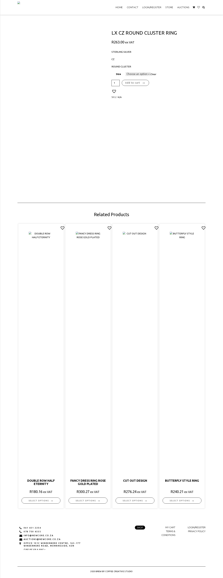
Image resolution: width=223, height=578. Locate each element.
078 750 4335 (32, 531)
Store (169, 7)
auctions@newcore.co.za (42, 539)
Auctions (183, 7)
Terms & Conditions (168, 533)
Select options (39, 500)
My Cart (170, 527)
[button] (114, 91)
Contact (132, 7)
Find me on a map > (35, 549)
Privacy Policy (197, 531)
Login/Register (151, 7)
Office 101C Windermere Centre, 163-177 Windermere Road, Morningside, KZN (52, 544)
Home (119, 7)
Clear (153, 74)
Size (118, 74)
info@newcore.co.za (38, 535)
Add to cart (132, 82)
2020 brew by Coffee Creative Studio (111, 571)
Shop (140, 527)
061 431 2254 (32, 528)
